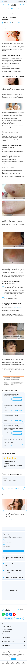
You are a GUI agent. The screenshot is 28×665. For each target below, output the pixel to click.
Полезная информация (8, 641)
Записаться (13, 8)
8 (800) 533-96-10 (21, 1)
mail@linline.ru (6, 546)
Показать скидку (18, 399)
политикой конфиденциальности (14, 656)
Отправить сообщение (13, 488)
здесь (9, 365)
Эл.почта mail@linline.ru (7, 629)
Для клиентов (6, 645)
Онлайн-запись (19, 618)
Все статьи (20, 495)
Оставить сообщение (6, 631)
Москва (5, 1)
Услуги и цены (6, 637)
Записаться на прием (13, 551)
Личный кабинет (8, 618)
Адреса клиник (5, 633)
